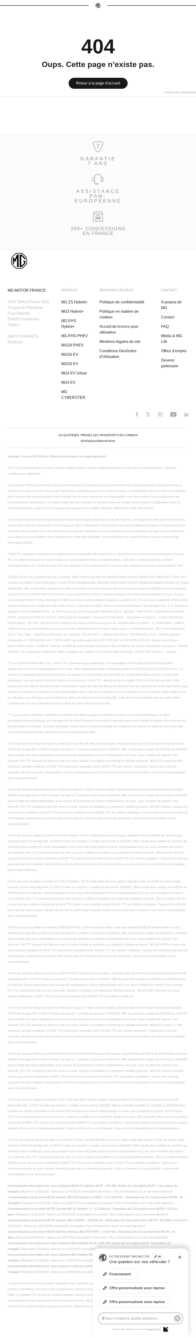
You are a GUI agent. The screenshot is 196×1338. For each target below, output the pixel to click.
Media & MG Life (171, 339)
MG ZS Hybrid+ (74, 302)
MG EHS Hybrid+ (68, 324)
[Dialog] (166, 1329)
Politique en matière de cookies (119, 314)
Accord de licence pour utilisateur (118, 329)
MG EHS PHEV (74, 336)
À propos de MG (171, 305)
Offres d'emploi (173, 351)
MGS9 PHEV (72, 345)
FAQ (165, 326)
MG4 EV (68, 382)
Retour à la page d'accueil (98, 83)
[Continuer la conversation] (177, 1318)
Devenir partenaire (169, 363)
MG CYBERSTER (73, 395)
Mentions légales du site (120, 342)
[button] (118, 1274)
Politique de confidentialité (121, 302)
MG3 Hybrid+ (72, 311)
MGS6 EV (69, 354)
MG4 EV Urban (74, 373)
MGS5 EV (69, 364)
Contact (167, 317)
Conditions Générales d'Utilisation (117, 354)
